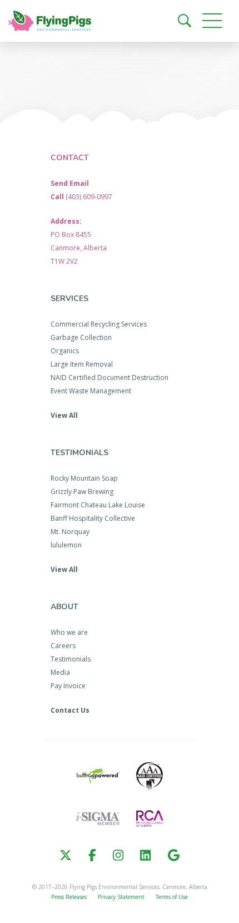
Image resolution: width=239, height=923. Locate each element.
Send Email (70, 183)
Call (81, 196)
